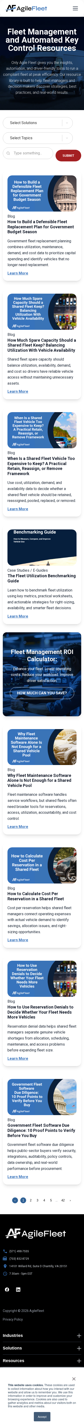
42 (63, 1200)
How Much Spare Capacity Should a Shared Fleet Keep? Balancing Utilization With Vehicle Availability (41, 345)
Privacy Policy (13, 1319)
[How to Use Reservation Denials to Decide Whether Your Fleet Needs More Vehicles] (42, 980)
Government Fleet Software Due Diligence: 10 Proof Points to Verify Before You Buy (41, 1130)
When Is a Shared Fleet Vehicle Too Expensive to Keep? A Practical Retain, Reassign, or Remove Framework (41, 466)
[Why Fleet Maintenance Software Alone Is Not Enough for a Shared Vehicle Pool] (42, 748)
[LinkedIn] (18, 1289)
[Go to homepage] (35, 1233)
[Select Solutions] (42, 123)
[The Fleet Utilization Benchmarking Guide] (42, 548)
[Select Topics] (42, 138)
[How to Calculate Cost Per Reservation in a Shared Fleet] (42, 866)
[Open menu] (75, 8)
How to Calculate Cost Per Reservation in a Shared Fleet (35, 896)
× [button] (74, 1377)
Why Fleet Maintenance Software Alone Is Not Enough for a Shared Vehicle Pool (39, 780)
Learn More (17, 273)
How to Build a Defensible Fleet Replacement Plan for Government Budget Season (40, 226)
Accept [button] (42, 1417)
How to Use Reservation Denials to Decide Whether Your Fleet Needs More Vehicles (40, 1012)
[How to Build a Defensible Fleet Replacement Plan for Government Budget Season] (42, 194)
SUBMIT (68, 155)
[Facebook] (7, 1289)
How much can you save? (42, 693)
